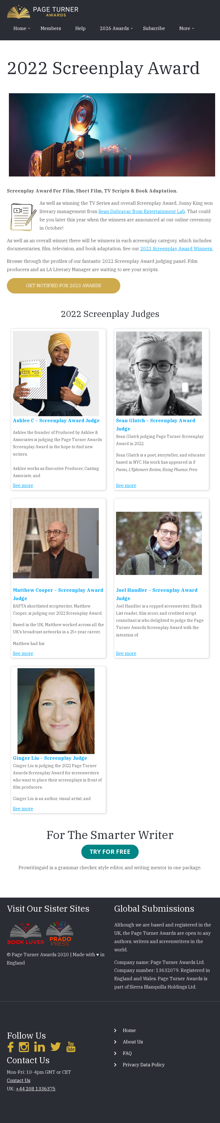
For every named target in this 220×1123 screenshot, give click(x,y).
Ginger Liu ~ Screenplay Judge (50, 758)
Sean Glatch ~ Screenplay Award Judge (155, 425)
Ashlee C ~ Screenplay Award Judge (56, 420)
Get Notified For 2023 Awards (63, 285)
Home (129, 1030)
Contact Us (18, 1080)
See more (23, 485)
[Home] (42, 11)
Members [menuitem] (51, 28)
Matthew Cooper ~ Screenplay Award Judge (58, 594)
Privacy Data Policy (144, 1065)
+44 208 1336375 (36, 1089)
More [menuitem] (181, 30)
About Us (133, 1042)
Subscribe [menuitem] (154, 28)
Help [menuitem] (80, 28)
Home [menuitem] (16, 30)
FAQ (127, 1053)
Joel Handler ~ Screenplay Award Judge (156, 594)
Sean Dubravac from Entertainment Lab (142, 211)
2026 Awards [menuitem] (111, 30)
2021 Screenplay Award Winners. (176, 248)
